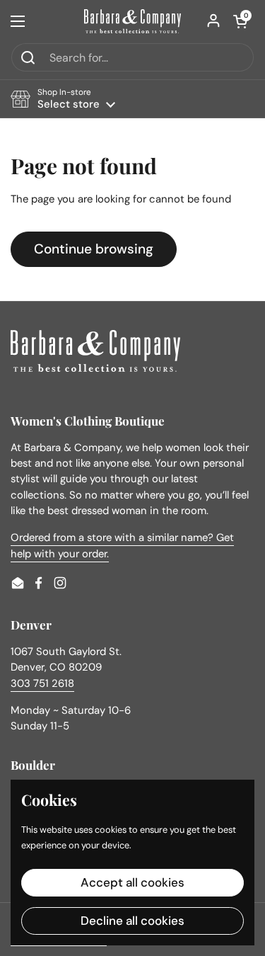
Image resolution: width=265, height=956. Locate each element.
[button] (240, 21)
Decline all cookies (132, 920)
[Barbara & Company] (132, 21)
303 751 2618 (42, 683)
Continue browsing (93, 249)
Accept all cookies (132, 882)
